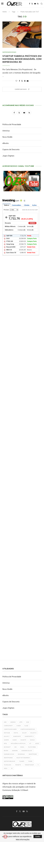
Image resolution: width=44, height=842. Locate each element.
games (14, 740)
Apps (20, 722)
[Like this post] (16, 81)
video (5, 768)
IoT (30, 743)
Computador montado (27, 729)
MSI (15, 747)
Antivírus (6, 131)
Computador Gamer (10, 729)
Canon (18, 725)
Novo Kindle (7, 137)
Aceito (37, 836)
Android (13, 722)
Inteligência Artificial (18, 743)
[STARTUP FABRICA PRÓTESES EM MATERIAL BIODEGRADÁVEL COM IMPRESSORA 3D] (22, 34)
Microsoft (7, 747)
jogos (37, 743)
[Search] (41, 3)
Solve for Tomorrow (23, 757)
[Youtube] (35, 3)
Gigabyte (23, 740)
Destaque (7, 732)
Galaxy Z (6, 736)
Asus (27, 722)
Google (32, 740)
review (6, 750)
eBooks (5, 143)
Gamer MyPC (17, 736)
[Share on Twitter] (22, 81)
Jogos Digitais (8, 156)
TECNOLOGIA (7, 765)
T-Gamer (21, 761)
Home (4, 12)
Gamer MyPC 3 (29, 736)
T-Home (30, 761)
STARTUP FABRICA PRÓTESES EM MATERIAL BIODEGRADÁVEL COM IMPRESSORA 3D (22, 59)
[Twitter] (32, 3)
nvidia (22, 747)
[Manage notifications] (5, 837)
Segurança (21, 754)
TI (38, 765)
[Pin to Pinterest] (25, 81)
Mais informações (22, 839)
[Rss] (37, 3)
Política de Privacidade (11, 124)
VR (11, 768)
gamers (6, 740)
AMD (5, 722)
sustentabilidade (9, 761)
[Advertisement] (22, 359)
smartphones (8, 757)
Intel (5, 743)
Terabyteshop (29, 765)
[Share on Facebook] (19, 81)
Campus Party (8, 725)
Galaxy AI (33, 732)
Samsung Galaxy (26, 750)
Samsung (15, 750)
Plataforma (32, 747)
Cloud (26, 725)
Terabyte (18, 765)
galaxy (24, 732)
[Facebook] (29, 3)
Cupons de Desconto (11, 149)
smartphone (33, 754)
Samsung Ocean (9, 754)
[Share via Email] (27, 81)
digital (16, 732)
